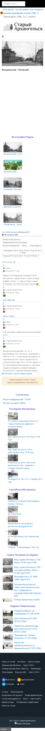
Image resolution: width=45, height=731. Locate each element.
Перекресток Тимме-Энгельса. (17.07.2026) (25, 636)
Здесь (5, 316)
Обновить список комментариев (18, 373)
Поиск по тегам (8, 705)
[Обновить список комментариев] (14, 262)
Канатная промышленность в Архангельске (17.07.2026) (27, 645)
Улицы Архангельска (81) (27, 599)
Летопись (22, 661)
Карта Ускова (34, 661)
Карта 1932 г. (29, 665)
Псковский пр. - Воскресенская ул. (18, 224)
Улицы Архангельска (33, 695)
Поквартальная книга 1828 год (15, 668)
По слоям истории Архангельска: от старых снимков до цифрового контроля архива (23, 424)
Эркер (24, 246)
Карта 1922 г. (34, 672)
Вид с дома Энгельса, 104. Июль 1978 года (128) (27, 561)
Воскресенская (10, 171)
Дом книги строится (12, 207)
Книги (25, 698)
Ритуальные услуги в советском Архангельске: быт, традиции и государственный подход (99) (27, 590)
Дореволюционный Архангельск (14, 65)
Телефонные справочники (27, 702)
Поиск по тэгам (8, 661)
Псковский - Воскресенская (15, 189)
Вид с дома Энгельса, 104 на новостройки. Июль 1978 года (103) (27, 570)
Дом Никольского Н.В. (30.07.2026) (25, 620)
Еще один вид (9, 300)
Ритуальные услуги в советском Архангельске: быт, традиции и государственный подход (21, 465)
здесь (12, 316)
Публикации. (36, 668)
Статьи (5, 692)
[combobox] (13, 3)
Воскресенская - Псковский (15, 154)
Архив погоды (8, 702)
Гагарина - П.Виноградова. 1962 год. (23, 547)
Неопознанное (16, 692)
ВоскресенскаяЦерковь (11, 246)
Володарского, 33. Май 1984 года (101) (26, 578)
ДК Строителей (14, 514)
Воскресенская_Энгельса (11, 239)
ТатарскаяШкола (35, 246)
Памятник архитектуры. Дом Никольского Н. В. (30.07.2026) (26, 628)
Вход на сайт (20, 672)
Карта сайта (35, 698)
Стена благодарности (11, 698)
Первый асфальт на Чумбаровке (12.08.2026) (26, 612)
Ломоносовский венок (11, 665)
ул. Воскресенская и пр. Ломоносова (23, 536)
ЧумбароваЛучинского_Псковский (15, 242)
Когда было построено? (12, 695)
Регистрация (7, 672)
